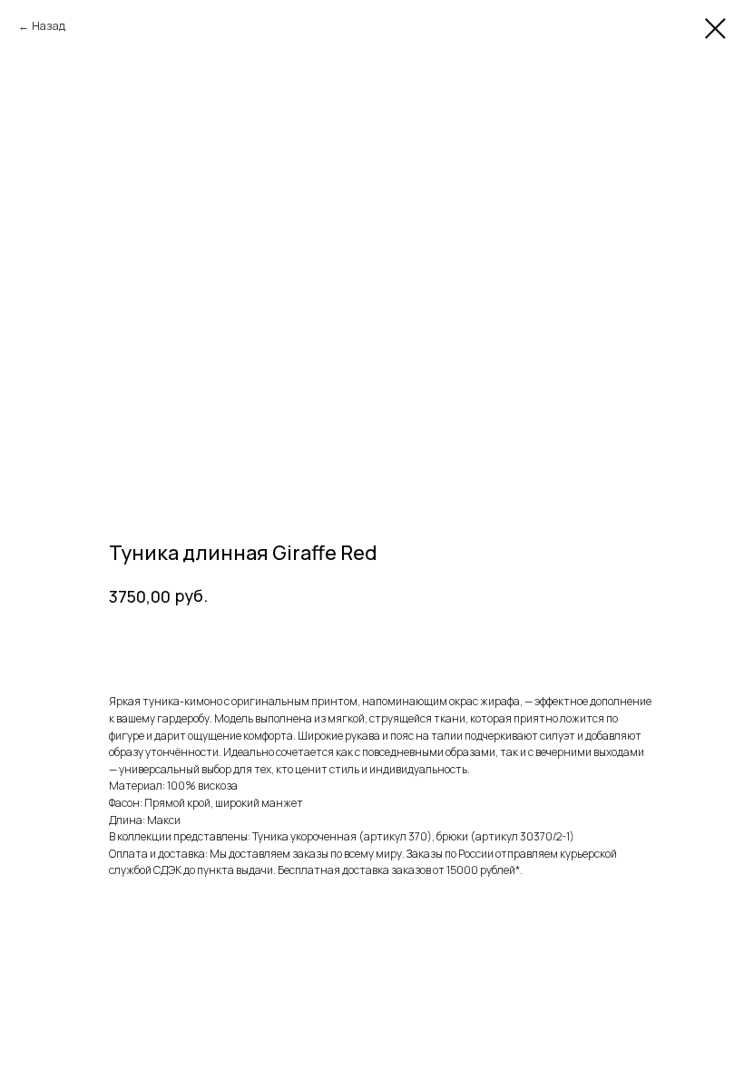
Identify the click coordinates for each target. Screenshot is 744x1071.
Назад (48, 26)
